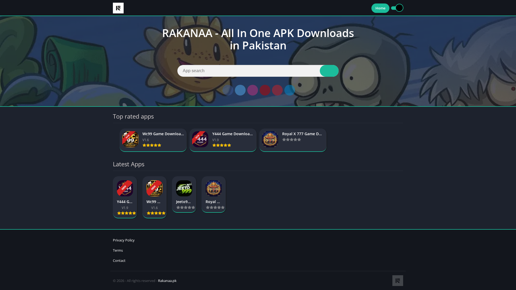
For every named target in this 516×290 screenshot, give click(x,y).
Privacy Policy (124, 240)
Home (380, 8)
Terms (118, 250)
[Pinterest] (277, 90)
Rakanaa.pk (167, 280)
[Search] (329, 71)
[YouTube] (265, 90)
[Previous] (114, 140)
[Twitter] (240, 90)
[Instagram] (252, 90)
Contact (119, 260)
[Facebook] (228, 90)
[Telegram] (289, 90)
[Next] (401, 140)
